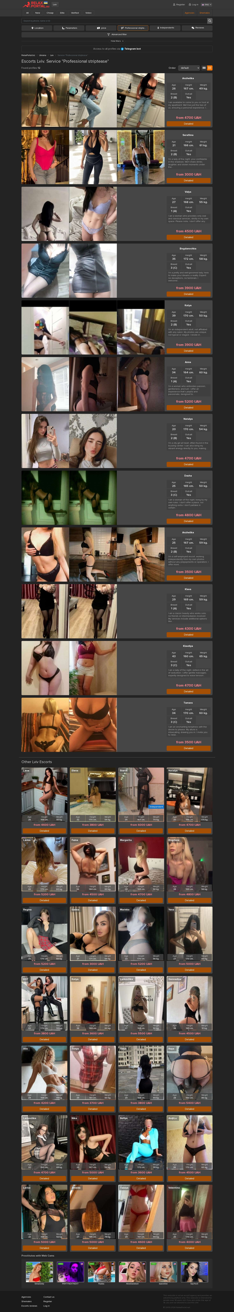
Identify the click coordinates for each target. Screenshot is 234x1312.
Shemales (205, 12)
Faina (75, 840)
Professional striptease (136, 28)
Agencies (189, 12)
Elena (75, 770)
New (37, 12)
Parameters (71, 28)
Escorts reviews (29, 1306)
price (103, 28)
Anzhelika (188, 78)
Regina (27, 909)
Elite (62, 12)
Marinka (124, 909)
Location (39, 28)
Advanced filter (119, 34)
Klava (188, 589)
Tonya (75, 1048)
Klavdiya (188, 646)
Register (180, 4)
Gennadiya (174, 979)
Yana (171, 909)
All (27, 12)
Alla (25, 1048)
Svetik (124, 770)
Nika (74, 1118)
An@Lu (172, 1118)
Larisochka (126, 979)
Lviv (55, 4)
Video (88, 12)
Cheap (50, 12)
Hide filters (116, 41)
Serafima (188, 135)
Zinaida (76, 1187)
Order (172, 68)
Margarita (126, 840)
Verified (75, 12)
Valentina (174, 1187)
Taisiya (124, 1187)
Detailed (188, 123)
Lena (26, 770)
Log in (195, 4)
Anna (188, 362)
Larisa (26, 840)
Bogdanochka (188, 248)
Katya (188, 305)
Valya (188, 191)
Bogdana (173, 840)
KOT (25, 979)
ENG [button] (207, 5)
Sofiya (124, 1118)
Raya (171, 1048)
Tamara (188, 702)
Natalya (188, 419)
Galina (75, 909)
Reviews (199, 27)
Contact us (48, 1297)
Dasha (188, 475)
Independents (167, 27)
